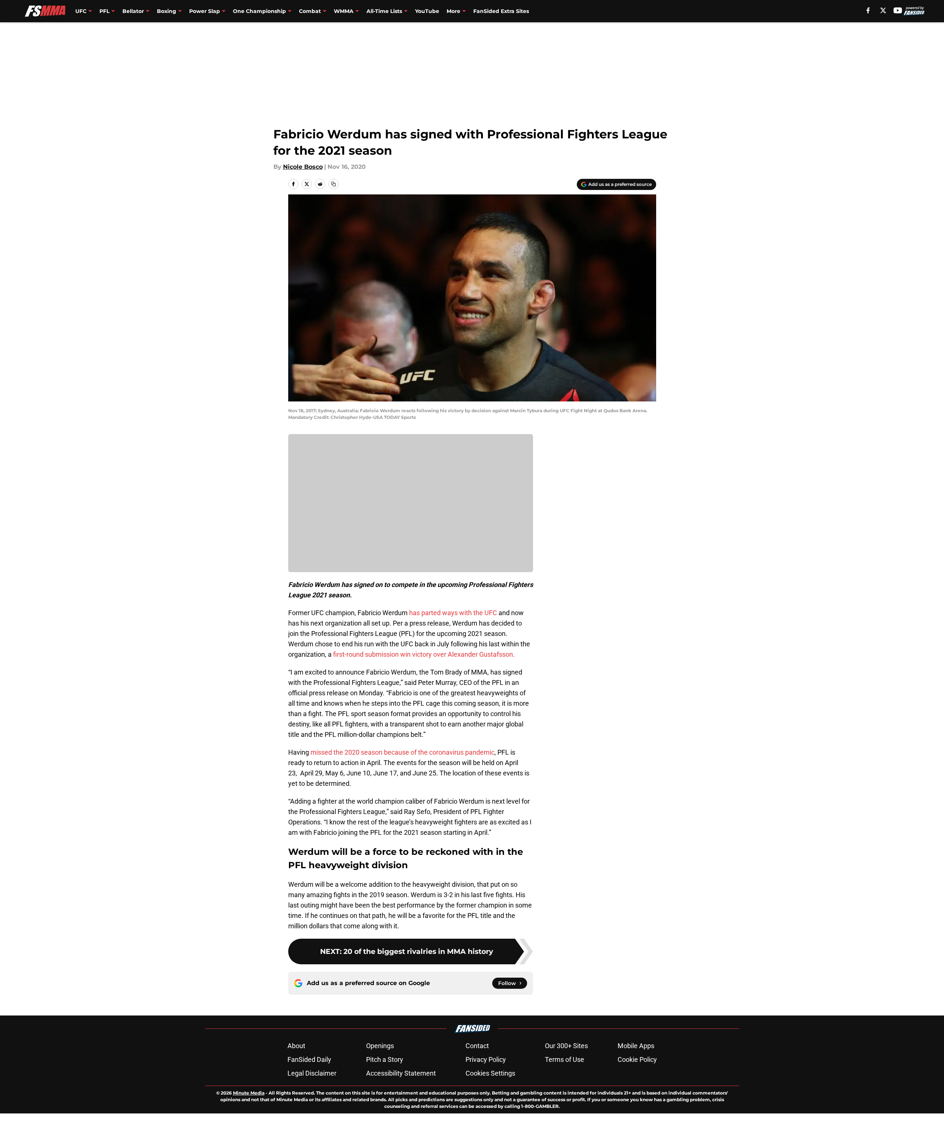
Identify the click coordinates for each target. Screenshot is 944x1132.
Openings (380, 1046)
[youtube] (898, 10)
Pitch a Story (384, 1059)
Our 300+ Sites (566, 1046)
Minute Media (248, 1093)
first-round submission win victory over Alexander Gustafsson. (424, 654)
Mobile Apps (636, 1046)
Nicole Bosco (303, 166)
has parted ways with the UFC (454, 613)
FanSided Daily (309, 1059)
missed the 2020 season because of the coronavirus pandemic (401, 752)
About (296, 1046)
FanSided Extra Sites (501, 11)
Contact (477, 1046)
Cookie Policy (637, 1059)
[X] (883, 10)
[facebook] (868, 10)
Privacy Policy (486, 1059)
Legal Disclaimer (311, 1073)
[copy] (333, 184)
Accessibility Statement (401, 1073)
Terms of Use (564, 1059)
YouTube (427, 11)
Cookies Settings (490, 1073)
